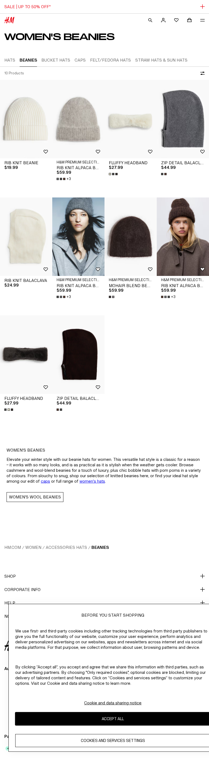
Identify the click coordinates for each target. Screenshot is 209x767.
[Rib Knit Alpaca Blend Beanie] (78, 119)
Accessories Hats (66, 547)
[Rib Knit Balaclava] (26, 236)
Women (33, 547)
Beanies (100, 547)
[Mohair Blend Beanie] (130, 236)
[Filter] (201, 73)
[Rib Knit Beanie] (26, 119)
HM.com (12, 547)
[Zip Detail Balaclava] (183, 119)
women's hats (92, 481)
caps (45, 481)
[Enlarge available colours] (114, 174)
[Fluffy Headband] (130, 119)
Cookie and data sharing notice (113, 703)
